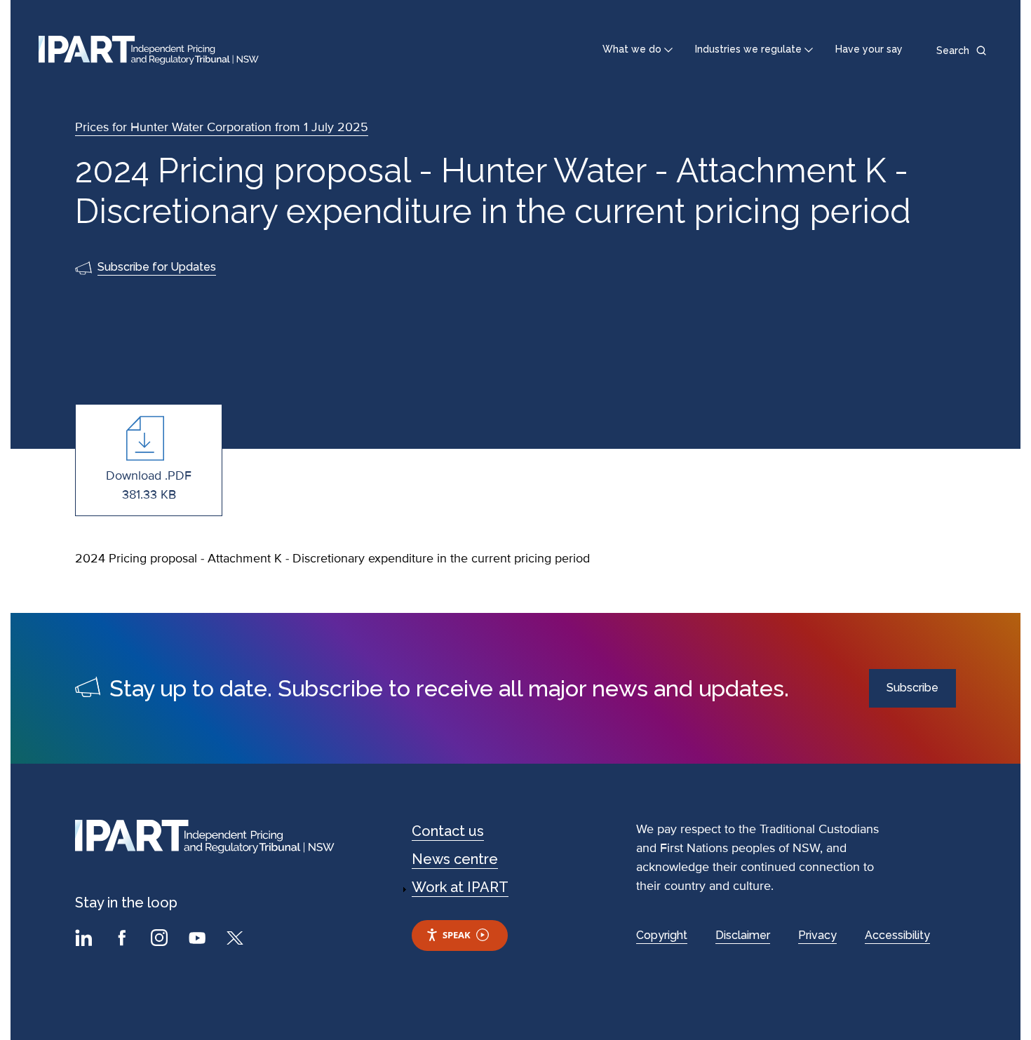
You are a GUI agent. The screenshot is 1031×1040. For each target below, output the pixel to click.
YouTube (199, 939)
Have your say (869, 49)
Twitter (237, 939)
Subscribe (912, 687)
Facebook (123, 939)
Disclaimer (742, 935)
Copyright (661, 935)
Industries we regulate (748, 49)
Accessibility (897, 935)
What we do (631, 49)
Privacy (817, 935)
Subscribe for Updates (156, 266)
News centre (455, 859)
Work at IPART (460, 887)
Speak (457, 934)
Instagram (161, 939)
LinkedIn (85, 939)
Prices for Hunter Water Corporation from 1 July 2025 (221, 127)
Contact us (448, 831)
